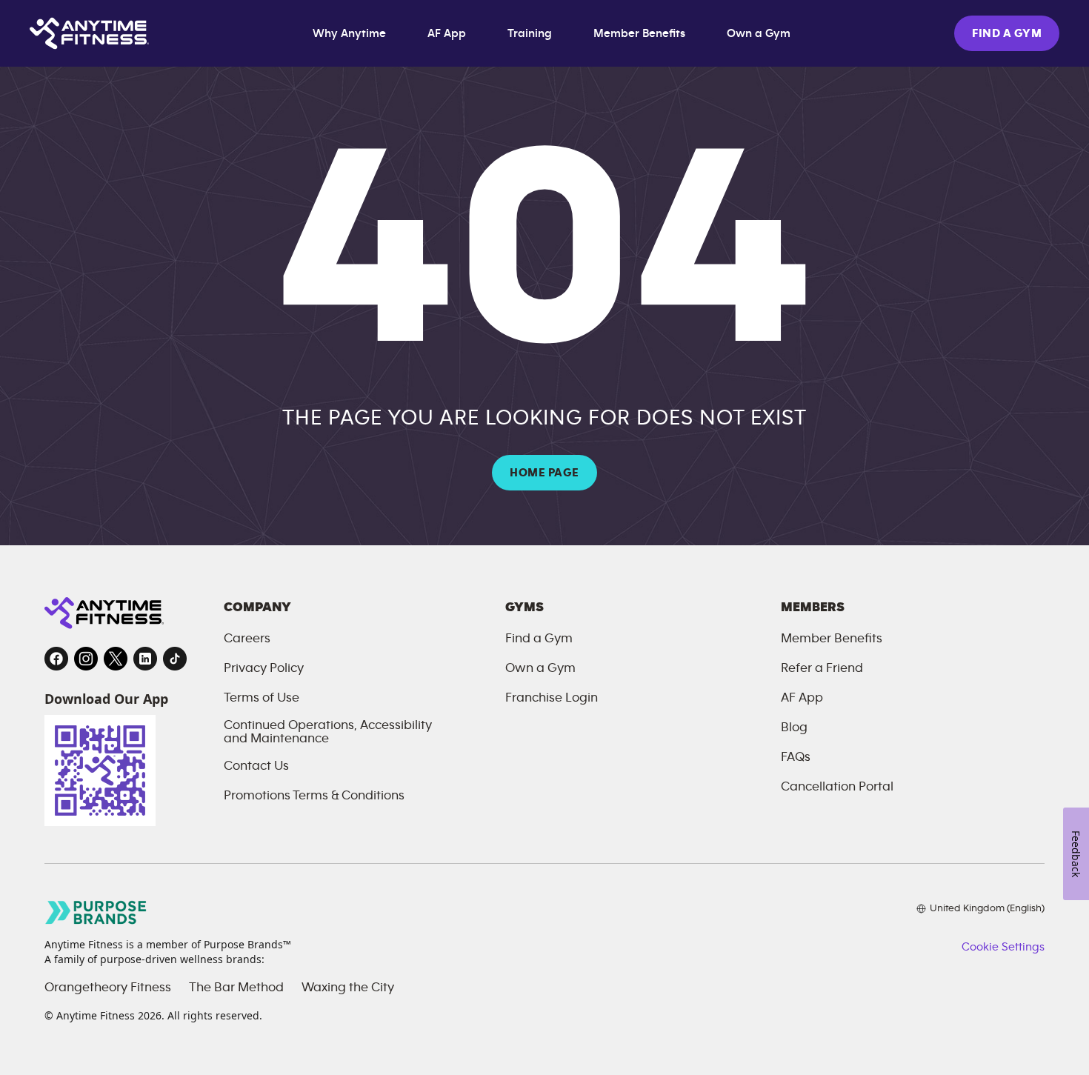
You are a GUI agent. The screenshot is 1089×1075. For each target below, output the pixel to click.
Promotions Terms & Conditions (314, 795)
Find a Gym (539, 638)
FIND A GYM (1007, 33)
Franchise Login (551, 698)
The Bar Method (236, 987)
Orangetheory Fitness (107, 987)
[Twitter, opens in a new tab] (115, 658)
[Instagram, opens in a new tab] (86, 658)
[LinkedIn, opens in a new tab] (145, 658)
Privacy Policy (264, 668)
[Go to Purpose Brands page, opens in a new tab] (96, 912)
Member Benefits (639, 33)
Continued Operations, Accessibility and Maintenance (328, 732)
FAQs (795, 757)
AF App (446, 33)
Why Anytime (349, 33)
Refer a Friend (822, 668)
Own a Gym (758, 33)
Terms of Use (261, 698)
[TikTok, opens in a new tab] (175, 658)
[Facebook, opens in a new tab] (56, 658)
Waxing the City (348, 987)
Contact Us (256, 766)
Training (529, 33)
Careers (247, 638)
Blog (794, 727)
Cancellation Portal (837, 786)
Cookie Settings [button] (1003, 947)
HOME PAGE (544, 473)
